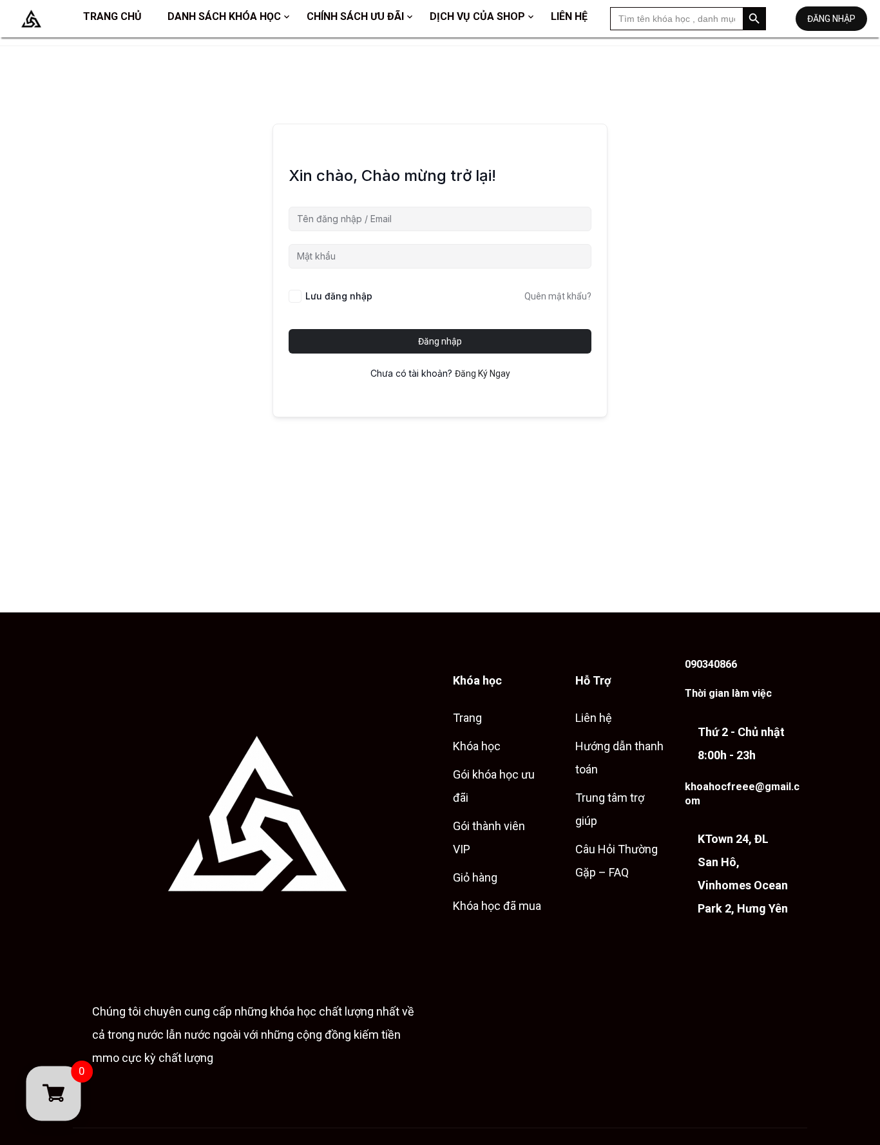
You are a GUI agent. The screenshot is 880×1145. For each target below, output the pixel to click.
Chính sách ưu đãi (355, 16)
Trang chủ (112, 16)
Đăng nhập (831, 19)
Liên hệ (569, 16)
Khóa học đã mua (497, 906)
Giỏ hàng (475, 877)
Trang (467, 717)
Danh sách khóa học (224, 16)
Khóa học (477, 746)
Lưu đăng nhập (338, 295)
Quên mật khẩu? (557, 296)
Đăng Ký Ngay (482, 373)
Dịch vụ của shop (477, 16)
